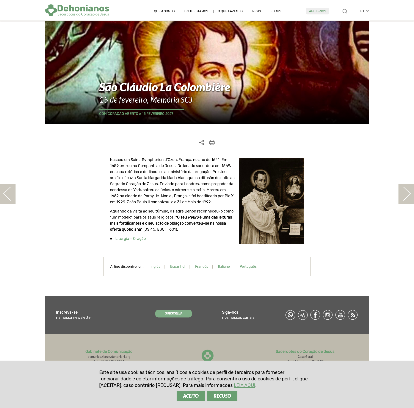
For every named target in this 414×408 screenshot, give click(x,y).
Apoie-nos (317, 11)
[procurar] (344, 11)
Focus (276, 11)
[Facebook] (315, 315)
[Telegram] (303, 315)
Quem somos (164, 11)
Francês (201, 266)
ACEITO (191, 396)
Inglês (155, 266)
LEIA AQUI (244, 385)
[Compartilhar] (201, 142)
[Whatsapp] (290, 315)
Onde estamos (196, 11)
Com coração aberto (118, 114)
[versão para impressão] (212, 142)
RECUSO (222, 396)
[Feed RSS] (353, 315)
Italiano (224, 266)
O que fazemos (230, 11)
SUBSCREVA (173, 313)
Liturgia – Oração (130, 238)
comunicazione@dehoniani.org (109, 357)
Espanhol (177, 266)
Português (248, 266)
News (256, 11)
